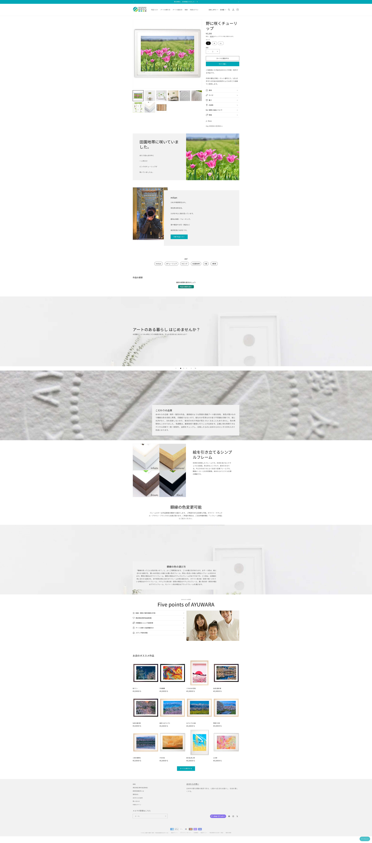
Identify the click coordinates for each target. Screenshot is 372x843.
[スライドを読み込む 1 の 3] (180, 368)
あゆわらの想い (192, 783)
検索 (134, 784)
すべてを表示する (186, 768)
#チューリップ (171, 263)
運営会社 (135, 794)
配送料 (212, 36)
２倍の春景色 (137, 758)
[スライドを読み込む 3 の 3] (186, 368)
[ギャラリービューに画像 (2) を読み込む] (149, 95)
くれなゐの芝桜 (191, 688)
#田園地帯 (196, 263)
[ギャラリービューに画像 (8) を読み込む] (149, 107)
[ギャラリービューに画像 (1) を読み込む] (138, 95)
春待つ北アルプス (165, 723)
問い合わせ (136, 801)
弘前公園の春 (217, 688)
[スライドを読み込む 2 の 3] (183, 368)
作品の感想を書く (186, 287)
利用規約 (196, 831)
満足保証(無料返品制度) (140, 787)
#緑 (206, 263)
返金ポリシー (174, 831)
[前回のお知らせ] (133, 2)
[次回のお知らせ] (238, 2)
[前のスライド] (176, 368)
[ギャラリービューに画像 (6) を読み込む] (196, 95)
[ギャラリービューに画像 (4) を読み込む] (173, 95)
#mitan (158, 263)
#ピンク (184, 263)
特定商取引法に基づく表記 (216, 831)
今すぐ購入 (222, 64)
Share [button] (210, 121)
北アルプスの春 (191, 723)
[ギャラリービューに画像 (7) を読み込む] (138, 107)
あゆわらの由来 (138, 797)
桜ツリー (135, 688)
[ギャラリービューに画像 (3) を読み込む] (161, 95)
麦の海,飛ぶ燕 (190, 758)
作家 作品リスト (179, 237)
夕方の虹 (162, 758)
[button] (229, 10)
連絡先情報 (228, 831)
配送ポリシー (204, 831)
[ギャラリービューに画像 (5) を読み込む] (185, 95)
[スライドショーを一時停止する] (196, 368)
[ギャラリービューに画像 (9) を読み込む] (161, 107)
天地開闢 (162, 688)
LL (221, 43)
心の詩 (215, 758)
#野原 (214, 263)
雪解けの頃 (216, 723)
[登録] (165, 815)
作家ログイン (137, 804)
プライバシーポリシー (185, 831)
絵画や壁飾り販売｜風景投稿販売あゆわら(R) (156, 832)
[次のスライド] (191, 368)
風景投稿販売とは (138, 791)
